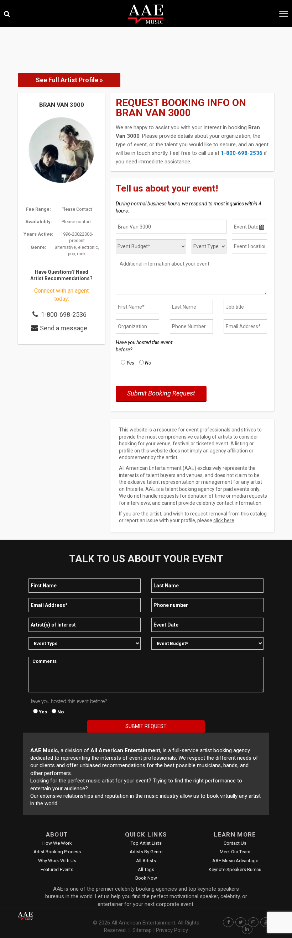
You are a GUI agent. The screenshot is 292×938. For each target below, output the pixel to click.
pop (71, 253)
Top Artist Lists (146, 843)
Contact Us (235, 843)
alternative (65, 247)
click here (223, 520)
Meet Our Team (235, 851)
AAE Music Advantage (235, 860)
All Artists (146, 860)
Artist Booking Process (57, 851)
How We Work (57, 843)
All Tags (146, 869)
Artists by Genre (146, 851)
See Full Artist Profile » (69, 80)
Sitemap (142, 930)
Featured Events (57, 869)
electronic (88, 247)
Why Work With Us (57, 860)
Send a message (63, 328)
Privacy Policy (172, 930)
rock (81, 253)
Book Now (146, 878)
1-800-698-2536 (64, 314)
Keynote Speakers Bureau (235, 869)
